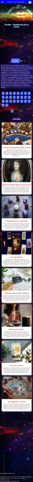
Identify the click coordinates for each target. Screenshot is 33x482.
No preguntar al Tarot (16, 401)
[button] (12, 111)
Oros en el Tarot (16, 365)
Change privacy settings (16, 469)
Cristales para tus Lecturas (17, 221)
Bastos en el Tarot (16, 329)
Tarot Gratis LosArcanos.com (7, 473)
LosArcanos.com (14, 481)
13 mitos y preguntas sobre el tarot (16, 147)
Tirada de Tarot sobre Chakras (16, 293)
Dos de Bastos (16, 257)
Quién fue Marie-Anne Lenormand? (16, 185)
